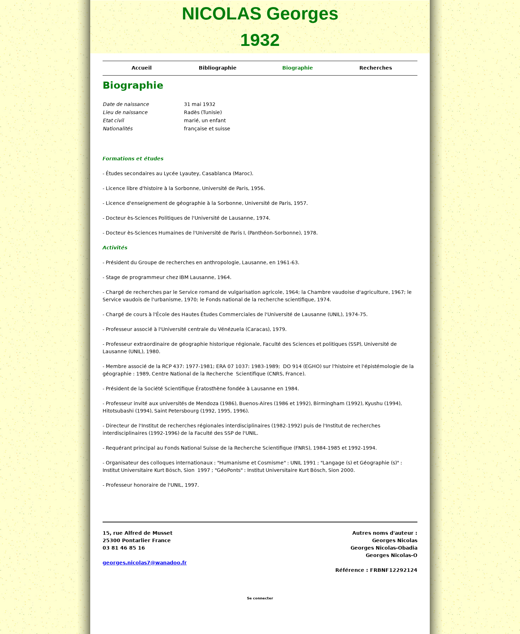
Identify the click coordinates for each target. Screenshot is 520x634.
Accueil (142, 68)
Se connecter (260, 598)
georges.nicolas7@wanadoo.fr (145, 562)
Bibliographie (218, 68)
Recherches (375, 68)
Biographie (297, 68)
